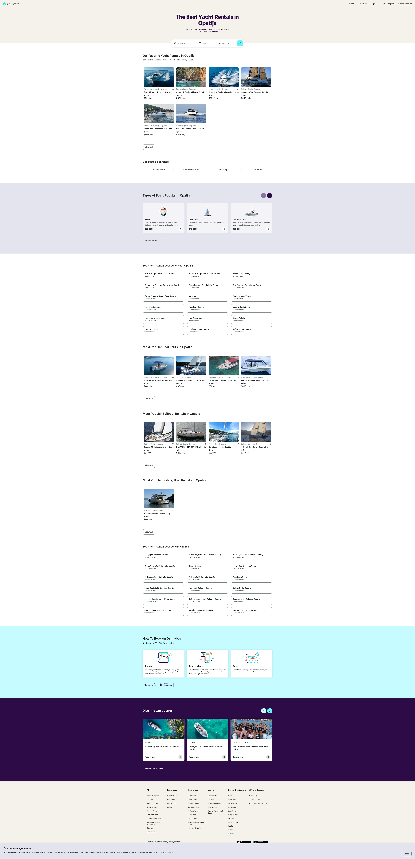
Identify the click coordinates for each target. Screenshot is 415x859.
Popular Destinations (237, 790)
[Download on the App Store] (150, 685)
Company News (213, 796)
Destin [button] (230, 830)
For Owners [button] (171, 799)
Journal (211, 790)
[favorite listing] (173, 89)
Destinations (212, 807)
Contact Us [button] (151, 832)
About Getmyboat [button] (153, 796)
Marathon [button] (231, 833)
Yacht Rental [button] (192, 815)
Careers (150, 799)
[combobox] (184, 43)
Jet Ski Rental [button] (192, 799)
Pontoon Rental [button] (193, 811)
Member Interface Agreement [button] (153, 823)
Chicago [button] (231, 818)
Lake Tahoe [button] (232, 803)
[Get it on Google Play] (166, 685)
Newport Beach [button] (233, 815)
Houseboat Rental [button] (194, 807)
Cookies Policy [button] (152, 815)
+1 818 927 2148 (254, 799)
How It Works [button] (172, 796)
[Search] (240, 43)
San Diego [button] (232, 807)
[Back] (263, 195)
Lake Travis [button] (232, 811)
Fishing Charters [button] (193, 803)
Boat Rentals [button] (192, 796)
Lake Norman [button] (233, 822)
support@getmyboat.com (258, 803)
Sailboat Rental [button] (193, 818)
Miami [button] (230, 796)
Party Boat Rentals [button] (194, 828)
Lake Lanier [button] (232, 799)
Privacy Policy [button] (167, 852)
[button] (364, 4)
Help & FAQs (253, 796)
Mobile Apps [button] (171, 803)
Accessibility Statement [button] (155, 818)
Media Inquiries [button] (152, 803)
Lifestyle (211, 799)
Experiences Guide (215, 803)
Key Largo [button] (231, 826)
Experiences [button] (193, 790)
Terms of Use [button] (63, 852)
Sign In (391, 4)
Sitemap (150, 828)
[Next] (269, 195)
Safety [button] (169, 807)
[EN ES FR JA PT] (375, 4)
